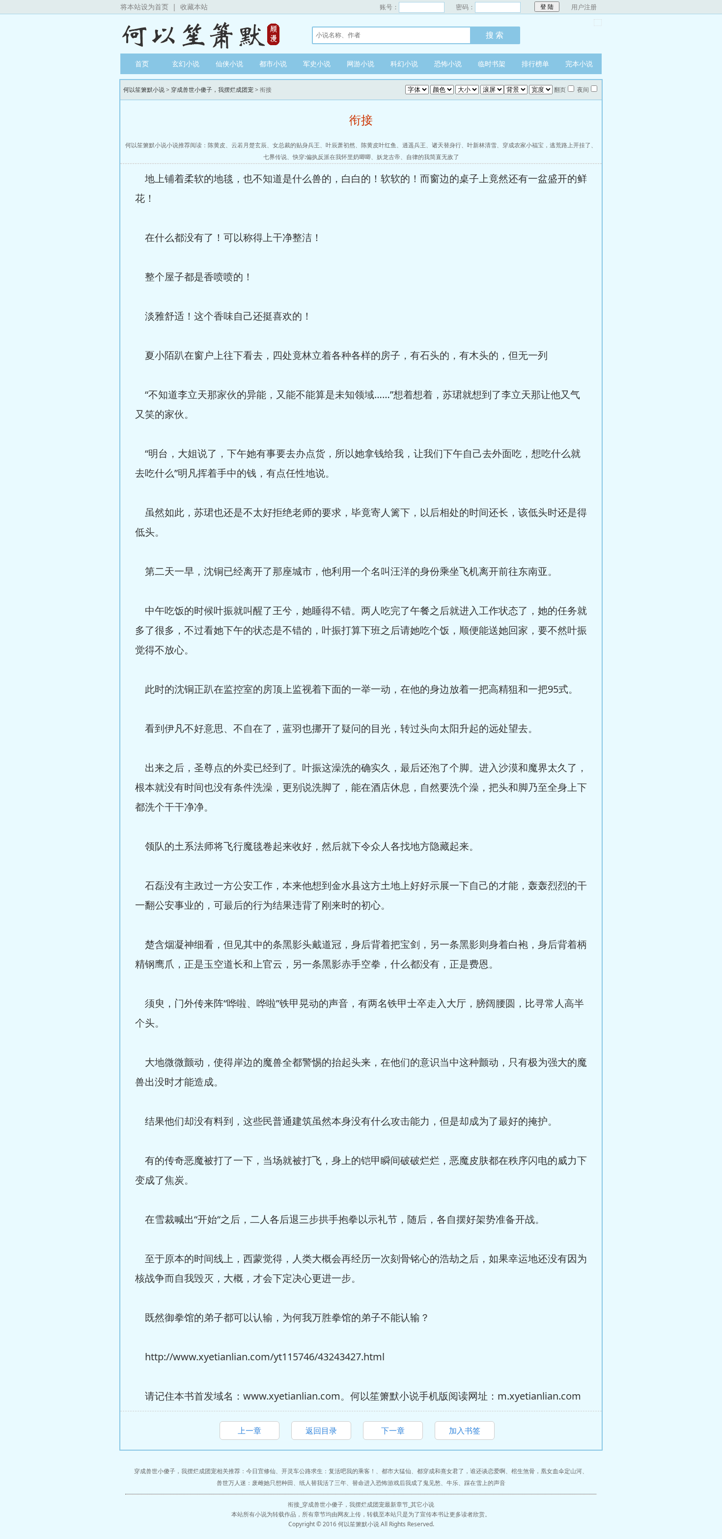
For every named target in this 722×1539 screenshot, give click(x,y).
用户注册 (584, 6)
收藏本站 (194, 6)
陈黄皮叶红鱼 (378, 145)
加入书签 (464, 1430)
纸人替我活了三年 (322, 1483)
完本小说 (579, 63)
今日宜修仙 (261, 1471)
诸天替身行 (446, 145)
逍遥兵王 (414, 145)
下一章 (393, 1430)
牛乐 (452, 1483)
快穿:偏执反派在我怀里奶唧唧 (332, 157)
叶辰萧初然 (340, 145)
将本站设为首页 (144, 6)
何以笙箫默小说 (206, 34)
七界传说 (275, 157)
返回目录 (321, 1430)
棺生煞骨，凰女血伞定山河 (546, 1471)
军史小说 (317, 63)
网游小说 (360, 63)
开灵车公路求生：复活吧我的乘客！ (328, 1471)
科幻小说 (404, 63)
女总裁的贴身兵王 (296, 145)
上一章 (249, 1430)
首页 (142, 63)
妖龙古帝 (388, 157)
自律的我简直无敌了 (432, 157)
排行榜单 (535, 63)
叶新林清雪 (482, 145)
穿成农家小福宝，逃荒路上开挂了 (546, 145)
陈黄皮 (216, 145)
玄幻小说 (185, 63)
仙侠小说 (229, 63)
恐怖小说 (448, 63)
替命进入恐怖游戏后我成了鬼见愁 (396, 1483)
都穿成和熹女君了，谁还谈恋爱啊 (461, 1471)
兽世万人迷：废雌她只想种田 (255, 1483)
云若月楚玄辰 (249, 145)
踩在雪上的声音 (484, 1483)
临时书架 (491, 63)
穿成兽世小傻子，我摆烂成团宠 (212, 89)
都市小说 (273, 63)
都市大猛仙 (396, 1471)
